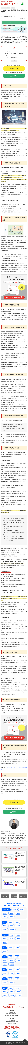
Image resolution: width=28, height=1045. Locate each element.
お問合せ (14, 68)
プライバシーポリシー (9, 1043)
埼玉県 (11, 925)
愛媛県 (4, 982)
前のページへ (5, 896)
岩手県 (4, 913)
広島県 (11, 973)
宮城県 (11, 913)
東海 (4, 947)
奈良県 (4, 964)
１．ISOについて (7, 51)
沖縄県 (19, 995)
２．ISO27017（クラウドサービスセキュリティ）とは (13, 54)
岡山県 (4, 973)
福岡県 (10, 988)
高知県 (11, 982)
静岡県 (17, 947)
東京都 (4, 929)
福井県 (11, 938)
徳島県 (10, 979)
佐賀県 (17, 988)
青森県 (21, 909)
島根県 (17, 969)
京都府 (4, 960)
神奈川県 (12, 929)
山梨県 (18, 938)
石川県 (4, 938)
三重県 (10, 957)
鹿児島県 (12, 995)
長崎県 (4, 991)
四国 (4, 979)
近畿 (4, 957)
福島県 (11, 916)
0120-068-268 (12, 1027)
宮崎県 (4, 995)
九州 (4, 988)
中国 (4, 969)
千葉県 (18, 925)
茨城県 (10, 922)
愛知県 (4, 951)
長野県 (4, 942)
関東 (4, 922)
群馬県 (4, 925)
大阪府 (11, 960)
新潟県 (11, 935)
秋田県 (18, 913)
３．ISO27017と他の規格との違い (11, 57)
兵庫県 (18, 960)
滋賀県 (17, 957)
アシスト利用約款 (8, 1042)
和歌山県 (12, 964)
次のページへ (23, 896)
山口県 (18, 973)
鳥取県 (10, 969)
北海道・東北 (6, 909)
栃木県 (17, 922)
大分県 (18, 991)
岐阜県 (10, 947)
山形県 (4, 916)
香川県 (17, 979)
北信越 (4, 935)
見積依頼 (14, 75)
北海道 (14, 909)
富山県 (18, 935)
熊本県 (11, 991)
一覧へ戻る (14, 896)
